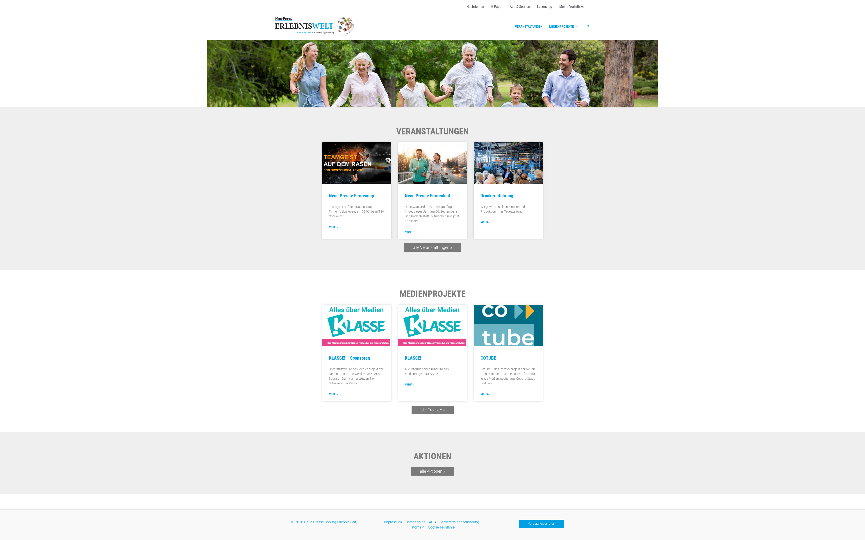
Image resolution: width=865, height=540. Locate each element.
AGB (432, 522)
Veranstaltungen (432, 131)
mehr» (333, 227)
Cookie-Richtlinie (441, 527)
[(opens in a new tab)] (356, 163)
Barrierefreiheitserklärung (459, 522)
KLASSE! (413, 358)
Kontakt (418, 527)
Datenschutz (415, 522)
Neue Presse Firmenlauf (427, 195)
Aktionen (432, 456)
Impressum (393, 522)
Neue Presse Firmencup (351, 195)
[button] (576, 26)
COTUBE (488, 358)
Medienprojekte (433, 294)
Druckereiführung (496, 195)
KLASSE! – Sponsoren (349, 358)
